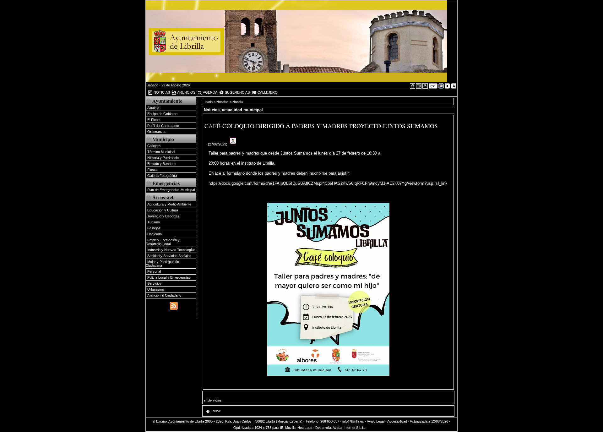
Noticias (222, 102)
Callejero (153, 146)
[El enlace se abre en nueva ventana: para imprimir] (233, 144)
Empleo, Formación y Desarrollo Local (163, 242)
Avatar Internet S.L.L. (349, 427)
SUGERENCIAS (237, 92)
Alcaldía (153, 108)
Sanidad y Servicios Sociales (169, 256)
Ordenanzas (156, 132)
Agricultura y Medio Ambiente (169, 204)
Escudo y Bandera (161, 164)
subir (216, 411)
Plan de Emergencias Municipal (171, 190)
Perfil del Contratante (163, 126)
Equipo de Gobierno (162, 114)
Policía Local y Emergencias (168, 277)
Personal (154, 271)
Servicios (154, 283)
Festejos (153, 228)
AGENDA (209, 92)
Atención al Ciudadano (164, 295)
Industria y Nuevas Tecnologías (171, 250)
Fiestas (153, 170)
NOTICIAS (161, 92)
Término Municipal (161, 152)
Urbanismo (155, 289)
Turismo (153, 222)
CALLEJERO (267, 92)
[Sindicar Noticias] (174, 305)
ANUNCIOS (186, 92)
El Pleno (153, 120)
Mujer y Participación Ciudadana (162, 263)
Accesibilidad (397, 421)
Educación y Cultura (162, 210)
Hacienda (154, 234)
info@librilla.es (353, 421)
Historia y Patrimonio (163, 158)
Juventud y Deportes (163, 216)
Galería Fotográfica (162, 176)
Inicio (209, 102)
